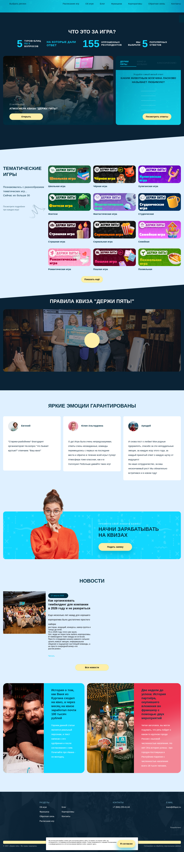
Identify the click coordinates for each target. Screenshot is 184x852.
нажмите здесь (91, 844)
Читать (51, 656)
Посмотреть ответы (157, 116)
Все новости (92, 667)
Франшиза (116, 3)
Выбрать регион (17, 3)
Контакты (176, 3)
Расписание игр (71, 3)
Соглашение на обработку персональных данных (162, 846)
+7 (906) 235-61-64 (121, 807)
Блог (102, 3)
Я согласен (126, 844)
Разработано (175, 827)
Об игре (89, 3)
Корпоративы (135, 3)
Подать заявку (115, 547)
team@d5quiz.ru (173, 807)
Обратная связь (156, 3)
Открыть (26, 116)
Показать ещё (92, 279)
